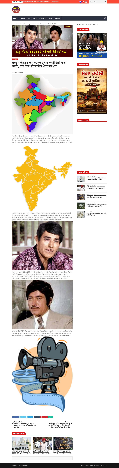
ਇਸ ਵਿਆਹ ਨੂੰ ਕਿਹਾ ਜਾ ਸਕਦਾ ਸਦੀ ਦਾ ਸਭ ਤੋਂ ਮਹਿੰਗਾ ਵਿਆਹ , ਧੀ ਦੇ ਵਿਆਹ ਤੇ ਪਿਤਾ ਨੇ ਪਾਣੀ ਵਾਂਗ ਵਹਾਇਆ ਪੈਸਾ (59, 424)
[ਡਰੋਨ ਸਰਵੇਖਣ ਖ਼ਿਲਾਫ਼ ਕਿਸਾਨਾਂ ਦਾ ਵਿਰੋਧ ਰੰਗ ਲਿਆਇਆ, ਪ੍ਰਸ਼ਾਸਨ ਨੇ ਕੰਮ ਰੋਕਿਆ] (81, 206)
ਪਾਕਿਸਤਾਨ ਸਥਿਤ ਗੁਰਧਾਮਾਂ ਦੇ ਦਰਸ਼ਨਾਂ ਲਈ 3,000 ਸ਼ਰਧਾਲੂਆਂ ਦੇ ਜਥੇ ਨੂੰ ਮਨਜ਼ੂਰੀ (21, 452)
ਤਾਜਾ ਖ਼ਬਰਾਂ (22, 18)
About (82, 465)
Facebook (16, 416)
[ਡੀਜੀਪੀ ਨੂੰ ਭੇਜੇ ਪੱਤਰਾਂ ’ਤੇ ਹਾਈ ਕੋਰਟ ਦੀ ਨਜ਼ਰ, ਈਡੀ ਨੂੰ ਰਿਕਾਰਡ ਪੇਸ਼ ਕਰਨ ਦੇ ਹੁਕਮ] (62, 443)
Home (15, 18)
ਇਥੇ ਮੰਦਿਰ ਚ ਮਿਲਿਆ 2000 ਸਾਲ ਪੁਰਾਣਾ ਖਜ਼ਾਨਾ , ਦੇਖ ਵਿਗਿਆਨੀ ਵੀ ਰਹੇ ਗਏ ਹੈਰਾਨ (25, 424)
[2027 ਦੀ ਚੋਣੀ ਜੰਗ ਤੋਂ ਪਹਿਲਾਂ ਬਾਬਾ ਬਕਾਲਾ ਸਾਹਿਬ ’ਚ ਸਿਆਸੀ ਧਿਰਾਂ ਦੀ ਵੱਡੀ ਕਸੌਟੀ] (42, 443)
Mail (51, 416)
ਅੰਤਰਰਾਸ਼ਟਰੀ (42, 18)
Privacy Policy (89, 465)
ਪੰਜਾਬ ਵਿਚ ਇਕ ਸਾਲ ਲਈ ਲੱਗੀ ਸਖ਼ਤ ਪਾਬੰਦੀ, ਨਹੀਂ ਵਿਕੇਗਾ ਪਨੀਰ (96, 214)
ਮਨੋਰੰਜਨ (50, 18)
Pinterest (44, 416)
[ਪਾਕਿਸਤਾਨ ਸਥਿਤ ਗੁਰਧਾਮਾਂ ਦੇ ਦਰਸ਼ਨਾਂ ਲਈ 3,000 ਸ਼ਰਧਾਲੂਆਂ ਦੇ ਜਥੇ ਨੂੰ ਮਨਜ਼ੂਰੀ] (21, 443)
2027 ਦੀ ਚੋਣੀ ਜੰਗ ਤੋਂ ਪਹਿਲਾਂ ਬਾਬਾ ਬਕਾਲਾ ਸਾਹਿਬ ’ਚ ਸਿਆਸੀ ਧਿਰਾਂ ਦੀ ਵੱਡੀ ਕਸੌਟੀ (42, 452)
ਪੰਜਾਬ (29, 18)
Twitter (23, 416)
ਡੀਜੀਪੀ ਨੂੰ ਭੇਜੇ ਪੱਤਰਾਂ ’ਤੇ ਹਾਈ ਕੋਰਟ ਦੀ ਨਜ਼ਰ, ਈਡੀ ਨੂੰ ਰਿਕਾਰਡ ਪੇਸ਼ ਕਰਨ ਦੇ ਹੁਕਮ (51, 1)
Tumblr (37, 416)
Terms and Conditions (100, 465)
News (88, 176)
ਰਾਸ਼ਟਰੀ (35, 18)
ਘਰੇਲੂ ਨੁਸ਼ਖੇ (57, 18)
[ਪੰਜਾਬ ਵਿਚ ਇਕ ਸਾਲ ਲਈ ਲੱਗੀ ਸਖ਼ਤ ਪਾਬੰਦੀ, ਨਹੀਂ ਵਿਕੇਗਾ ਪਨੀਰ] (81, 214)
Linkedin (31, 416)
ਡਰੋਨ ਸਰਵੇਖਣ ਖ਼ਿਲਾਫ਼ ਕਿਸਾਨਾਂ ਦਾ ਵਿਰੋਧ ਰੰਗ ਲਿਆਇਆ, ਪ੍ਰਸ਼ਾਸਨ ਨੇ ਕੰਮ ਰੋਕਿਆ (96, 205)
